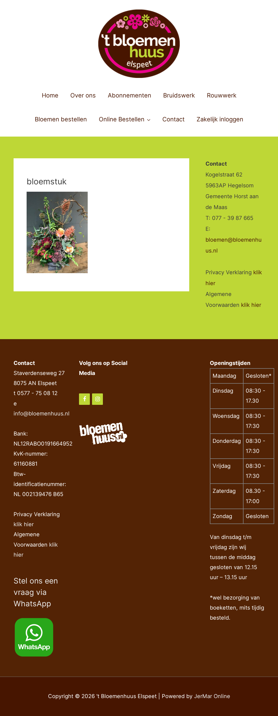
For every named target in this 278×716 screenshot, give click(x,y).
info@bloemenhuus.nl (42, 413)
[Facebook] (84, 399)
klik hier (251, 305)
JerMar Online (212, 696)
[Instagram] (97, 399)
